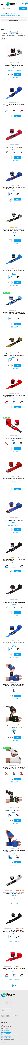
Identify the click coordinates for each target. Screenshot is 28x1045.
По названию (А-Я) (14, 31)
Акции (12, 33)
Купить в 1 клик (14, 77)
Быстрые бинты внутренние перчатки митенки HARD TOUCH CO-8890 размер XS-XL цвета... (14, 768)
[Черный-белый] (10, 936)
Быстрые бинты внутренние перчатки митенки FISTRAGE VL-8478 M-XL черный (14, 726)
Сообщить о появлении (14, 903)
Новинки (3, 35)
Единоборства (11, 13)
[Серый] (17, 857)
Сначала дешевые (11, 35)
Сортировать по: (5, 32)
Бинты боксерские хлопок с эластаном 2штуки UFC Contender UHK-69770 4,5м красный (14, 479)
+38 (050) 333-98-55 (6, 1036)
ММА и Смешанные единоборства (11, 15)
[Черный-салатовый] (10, 815)
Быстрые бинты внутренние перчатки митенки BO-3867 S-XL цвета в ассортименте (14, 685)
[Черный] (14, 110)
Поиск (23, 8)
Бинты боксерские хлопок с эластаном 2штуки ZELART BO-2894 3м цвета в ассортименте (14, 601)
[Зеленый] (17, 318)
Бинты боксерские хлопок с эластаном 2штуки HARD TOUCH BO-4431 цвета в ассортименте (14, 313)
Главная (3, 13)
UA (23, 4)
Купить (17, 695)
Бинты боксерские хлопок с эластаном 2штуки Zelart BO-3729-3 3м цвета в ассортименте (14, 643)
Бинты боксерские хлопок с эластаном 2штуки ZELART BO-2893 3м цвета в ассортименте (14, 560)
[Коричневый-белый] (17, 936)
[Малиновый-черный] (17, 815)
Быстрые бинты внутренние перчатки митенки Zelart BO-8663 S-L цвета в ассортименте (14, 851)
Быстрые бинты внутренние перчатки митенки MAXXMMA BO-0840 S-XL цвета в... (14, 809)
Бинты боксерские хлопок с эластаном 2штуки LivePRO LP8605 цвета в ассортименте (14, 354)
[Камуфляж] (14, 235)
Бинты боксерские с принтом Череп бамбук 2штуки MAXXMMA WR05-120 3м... (14, 893)
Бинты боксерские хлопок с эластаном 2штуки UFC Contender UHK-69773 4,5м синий (14, 519)
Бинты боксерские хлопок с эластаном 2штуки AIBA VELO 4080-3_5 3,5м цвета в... (14, 146)
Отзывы (16, 62)
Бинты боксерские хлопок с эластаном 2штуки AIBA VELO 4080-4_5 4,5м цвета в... (14, 188)
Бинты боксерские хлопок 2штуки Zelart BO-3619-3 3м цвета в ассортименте (14, 105)
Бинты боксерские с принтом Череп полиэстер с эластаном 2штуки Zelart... (14, 64)
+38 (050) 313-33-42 (6, 1030)
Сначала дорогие (21, 35)
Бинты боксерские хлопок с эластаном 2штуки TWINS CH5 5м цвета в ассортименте (14, 437)
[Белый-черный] (14, 898)
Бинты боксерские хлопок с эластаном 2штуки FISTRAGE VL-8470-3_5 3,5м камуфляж (14, 230)
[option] (6, 110)
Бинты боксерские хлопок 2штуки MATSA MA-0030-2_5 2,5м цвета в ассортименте (14, 969)
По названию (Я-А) (5, 33)
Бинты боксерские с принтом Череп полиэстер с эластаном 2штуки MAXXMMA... (14, 931)
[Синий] (6, 110)
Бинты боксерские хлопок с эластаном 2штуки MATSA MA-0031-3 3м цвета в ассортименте (14, 396)
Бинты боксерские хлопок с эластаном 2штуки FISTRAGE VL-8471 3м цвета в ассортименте (14, 271)
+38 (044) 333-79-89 (6, 1032)
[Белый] (6, 773)
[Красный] (21, 110)
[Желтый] (10, 360)
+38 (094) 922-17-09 (6, 1033)
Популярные (19, 33)
